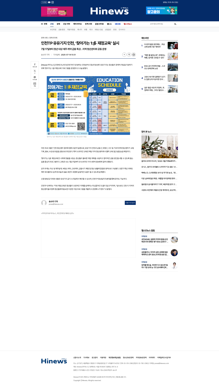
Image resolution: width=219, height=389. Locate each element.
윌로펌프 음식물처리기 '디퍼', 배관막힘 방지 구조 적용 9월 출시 (159, 184)
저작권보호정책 (141, 358)
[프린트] (134, 55)
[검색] (175, 24)
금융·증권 (62, 30)
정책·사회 (88, 24)
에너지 (79, 30)
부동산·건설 (99, 30)
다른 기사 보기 (130, 203)
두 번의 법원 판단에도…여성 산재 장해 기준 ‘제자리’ (154, 45)
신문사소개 (77, 358)
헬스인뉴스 (128, 24)
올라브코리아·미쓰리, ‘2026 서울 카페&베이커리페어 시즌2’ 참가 (159, 161)
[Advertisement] (88, 238)
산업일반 (108, 30)
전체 (45, 24)
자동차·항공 (71, 30)
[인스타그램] (52, 2)
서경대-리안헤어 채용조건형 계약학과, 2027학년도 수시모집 (159, 190)
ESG (115, 30)
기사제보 (86, 358)
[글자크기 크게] (129, 55)
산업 (51, 24)
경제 (58, 24)
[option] (57, 11)
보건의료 (53, 30)
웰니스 (109, 24)
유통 (85, 30)
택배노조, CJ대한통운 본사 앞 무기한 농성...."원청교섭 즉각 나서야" (159, 173)
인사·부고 (122, 30)
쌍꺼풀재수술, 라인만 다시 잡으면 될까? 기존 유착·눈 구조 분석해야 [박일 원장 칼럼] (154, 266)
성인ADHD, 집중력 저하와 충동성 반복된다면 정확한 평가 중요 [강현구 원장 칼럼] (154, 240)
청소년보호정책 (128, 358)
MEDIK (118, 24)
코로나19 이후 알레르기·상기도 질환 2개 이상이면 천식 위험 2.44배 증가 (154, 78)
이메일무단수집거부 (164, 358)
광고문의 (95, 358)
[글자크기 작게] (124, 55)
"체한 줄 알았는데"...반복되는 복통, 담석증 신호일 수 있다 (154, 56)
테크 (90, 30)
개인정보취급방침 (114, 358)
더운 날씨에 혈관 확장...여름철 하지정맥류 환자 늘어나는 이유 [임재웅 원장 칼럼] (159, 178)
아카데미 (152, 358)
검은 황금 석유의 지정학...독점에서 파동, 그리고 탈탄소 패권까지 (155, 89)
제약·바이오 (77, 24)
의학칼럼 (144, 236)
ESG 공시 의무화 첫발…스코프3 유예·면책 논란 (154, 67)
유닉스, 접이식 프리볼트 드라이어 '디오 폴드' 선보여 (159, 167)
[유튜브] (49, 2)
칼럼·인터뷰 (99, 24)
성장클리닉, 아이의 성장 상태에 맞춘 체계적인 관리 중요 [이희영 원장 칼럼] (154, 253)
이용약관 (103, 358)
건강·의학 (66, 24)
